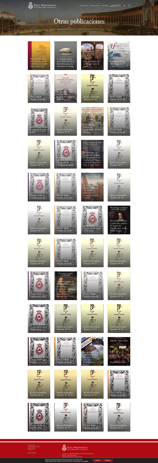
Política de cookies (34, 446)
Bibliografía (31, 448)
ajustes (86, 461)
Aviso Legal (31, 445)
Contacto (31, 449)
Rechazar (107, 460)
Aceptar (98, 460)
